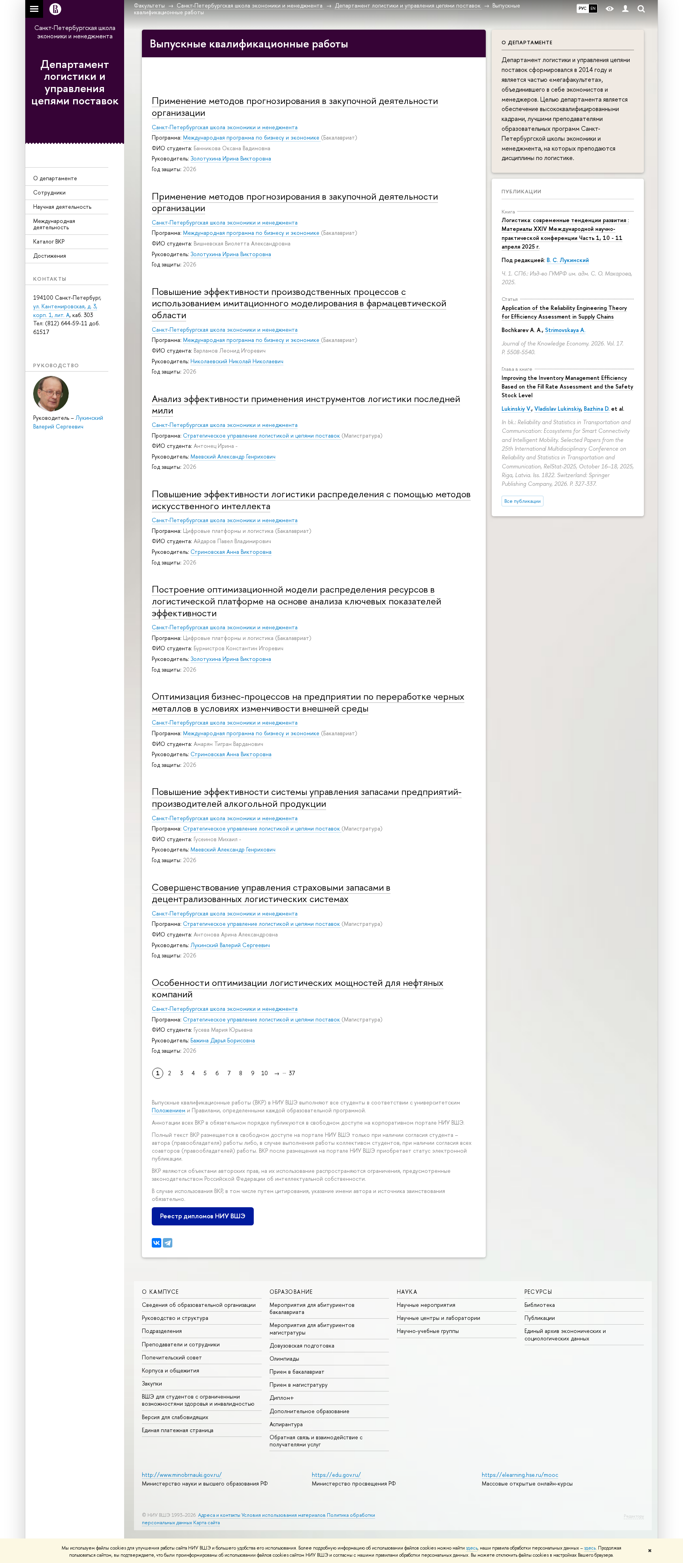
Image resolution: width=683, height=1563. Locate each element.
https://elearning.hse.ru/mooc (520, 1474)
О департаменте (55, 178)
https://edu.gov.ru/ (336, 1474)
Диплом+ (282, 1397)
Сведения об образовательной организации (199, 1304)
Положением (168, 1110)
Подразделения (162, 1331)
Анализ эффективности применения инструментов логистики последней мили (306, 404)
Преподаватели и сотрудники (181, 1344)
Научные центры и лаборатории (438, 1317)
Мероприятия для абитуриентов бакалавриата (312, 1308)
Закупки (152, 1383)
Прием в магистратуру (299, 1384)
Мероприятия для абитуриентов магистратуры (312, 1328)
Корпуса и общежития (170, 1370)
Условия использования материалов (284, 1515)
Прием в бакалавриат (297, 1371)
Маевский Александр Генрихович (233, 456)
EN (593, 8)
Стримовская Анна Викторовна (231, 551)
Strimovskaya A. (565, 330)
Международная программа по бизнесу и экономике (252, 137)
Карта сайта (206, 1522)
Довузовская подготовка (302, 1345)
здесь (471, 1548)
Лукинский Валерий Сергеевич (230, 945)
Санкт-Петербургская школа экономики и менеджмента (74, 31)
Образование (291, 1291)
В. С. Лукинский (568, 260)
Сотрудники (49, 192)
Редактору (634, 1516)
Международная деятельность (54, 224)
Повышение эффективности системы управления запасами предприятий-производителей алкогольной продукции (307, 797)
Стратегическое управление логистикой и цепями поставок (262, 435)
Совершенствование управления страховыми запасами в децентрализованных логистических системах (271, 893)
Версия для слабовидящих (175, 1417)
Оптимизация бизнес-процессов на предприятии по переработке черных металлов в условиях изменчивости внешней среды (308, 702)
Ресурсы (539, 1291)
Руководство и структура (175, 1317)
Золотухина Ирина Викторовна (231, 158)
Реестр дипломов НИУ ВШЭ (202, 1216)
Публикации (521, 191)
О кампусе (160, 1291)
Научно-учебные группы (428, 1331)
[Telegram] (167, 1243)
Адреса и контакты (219, 1515)
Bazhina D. (596, 408)
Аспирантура (286, 1424)
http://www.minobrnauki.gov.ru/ (182, 1474)
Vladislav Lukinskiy (557, 408)
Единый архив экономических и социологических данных (565, 1334)
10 (264, 1073)
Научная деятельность (62, 206)
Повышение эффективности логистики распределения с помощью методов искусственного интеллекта (311, 499)
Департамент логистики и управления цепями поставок (75, 82)
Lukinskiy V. (516, 408)
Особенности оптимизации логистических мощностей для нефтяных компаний (297, 988)
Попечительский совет (172, 1357)
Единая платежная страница (177, 1430)
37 (292, 1073)
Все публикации (522, 501)
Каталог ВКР (48, 241)
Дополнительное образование (309, 1411)
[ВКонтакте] (156, 1243)
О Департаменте (527, 42)
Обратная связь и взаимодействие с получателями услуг (316, 1440)
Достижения (49, 255)
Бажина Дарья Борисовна (223, 1040)
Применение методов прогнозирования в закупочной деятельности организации (295, 106)
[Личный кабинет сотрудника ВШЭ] (625, 9)
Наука (407, 1291)
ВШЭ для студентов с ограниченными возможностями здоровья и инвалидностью (198, 1400)
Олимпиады (284, 1358)
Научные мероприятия (426, 1304)
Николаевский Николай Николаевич (237, 361)
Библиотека (540, 1304)
